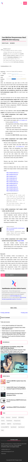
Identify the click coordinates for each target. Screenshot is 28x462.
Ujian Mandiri (13, 427)
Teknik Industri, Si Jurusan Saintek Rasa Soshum (13, 330)
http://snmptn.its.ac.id (12, 185)
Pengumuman (17, 420)
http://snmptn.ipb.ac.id (12, 178)
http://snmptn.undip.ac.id (12, 181)
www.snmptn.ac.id (23, 120)
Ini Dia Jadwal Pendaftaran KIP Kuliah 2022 (12, 325)
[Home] (2, 3)
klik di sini (15, 122)
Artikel (7, 275)
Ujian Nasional (21, 427)
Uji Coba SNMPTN (5, 427)
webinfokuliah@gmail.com (15, 295)
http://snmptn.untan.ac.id (12, 189)
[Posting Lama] (27, 230)
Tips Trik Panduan (17, 423)
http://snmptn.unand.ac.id (12, 172)
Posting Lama (24, 312)
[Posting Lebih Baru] (0, 230)
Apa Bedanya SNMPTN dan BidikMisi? (16, 407)
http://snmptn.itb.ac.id (12, 180)
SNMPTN (11, 275)
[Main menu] (21, 3)
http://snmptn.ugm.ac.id (12, 183)
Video (2, 430)
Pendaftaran (9, 420)
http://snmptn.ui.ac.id (11, 176)
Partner (2, 420)
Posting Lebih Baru (5, 312)
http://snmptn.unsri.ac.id (12, 174)
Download (14, 417)
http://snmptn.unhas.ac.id (12, 190)
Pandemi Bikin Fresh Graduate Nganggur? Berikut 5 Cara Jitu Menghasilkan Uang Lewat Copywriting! (14, 333)
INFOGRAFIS (21, 417)
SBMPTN (3, 423)
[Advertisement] (14, 21)
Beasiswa (8, 417)
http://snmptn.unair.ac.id (12, 187)
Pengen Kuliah (20, 240)
